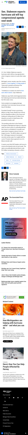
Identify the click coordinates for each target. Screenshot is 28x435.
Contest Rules (6, 420)
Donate (23, 2)
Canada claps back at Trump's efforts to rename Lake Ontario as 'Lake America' (13, 256)
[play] (2, 433)
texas (7, 160)
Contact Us (5, 407)
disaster (20, 157)
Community (5, 362)
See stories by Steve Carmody (17, 191)
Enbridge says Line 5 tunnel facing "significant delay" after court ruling (13, 269)
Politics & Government (11, 153)
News (4, 318)
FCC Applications (6, 426)
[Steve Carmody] (4, 176)
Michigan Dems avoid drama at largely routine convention (13, 262)
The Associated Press (7, 25)
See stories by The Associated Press (17, 208)
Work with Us (6, 410)
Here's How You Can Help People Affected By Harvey (13, 366)
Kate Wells (5, 331)
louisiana (16, 163)
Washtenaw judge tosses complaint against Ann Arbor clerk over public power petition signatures (13, 283)
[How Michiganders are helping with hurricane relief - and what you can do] (13, 309)
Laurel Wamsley (6, 372)
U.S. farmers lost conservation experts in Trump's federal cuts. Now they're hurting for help (13, 249)
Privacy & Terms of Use (8, 423)
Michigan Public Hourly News (9, 416)
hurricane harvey (16, 160)
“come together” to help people (15, 83)
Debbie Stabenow (10, 157)
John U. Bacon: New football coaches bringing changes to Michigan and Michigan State (13, 275)
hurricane (8, 163)
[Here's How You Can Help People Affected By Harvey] (13, 353)
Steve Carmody (14, 174)
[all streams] (26, 433)
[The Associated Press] (4, 199)
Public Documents (7, 413)
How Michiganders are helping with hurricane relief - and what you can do (13, 324)
